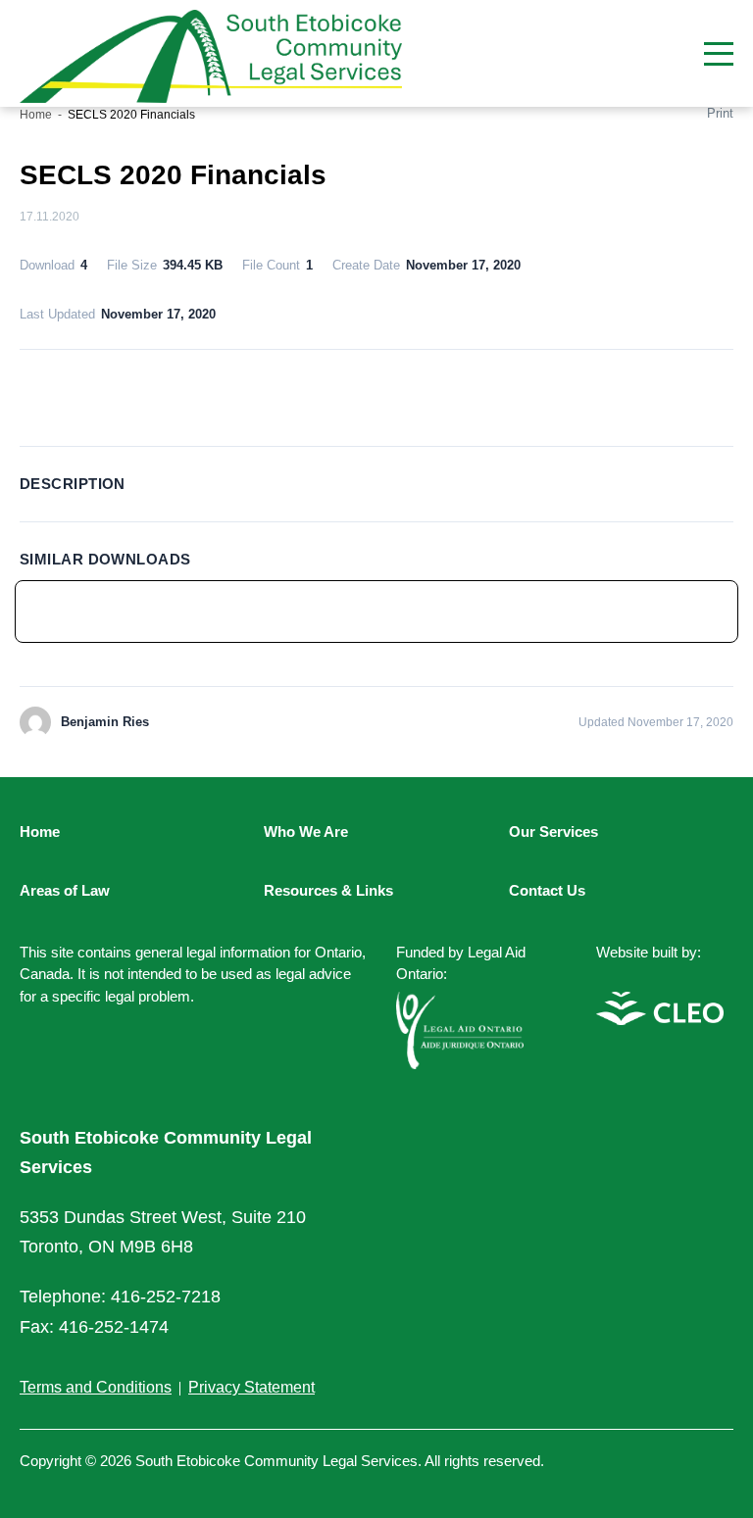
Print (720, 113)
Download (377, 394)
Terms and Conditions (96, 1387)
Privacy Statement (251, 1387)
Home (36, 115)
